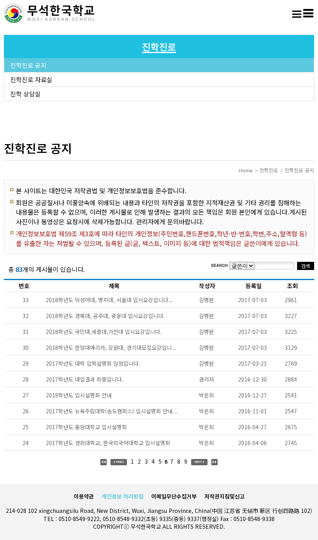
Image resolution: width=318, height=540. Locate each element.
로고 (50, 13)
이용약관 (84, 496)
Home (246, 170)
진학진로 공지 (28, 65)
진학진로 (268, 170)
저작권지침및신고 (224, 496)
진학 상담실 (25, 93)
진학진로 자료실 (31, 79)
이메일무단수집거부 (174, 496)
